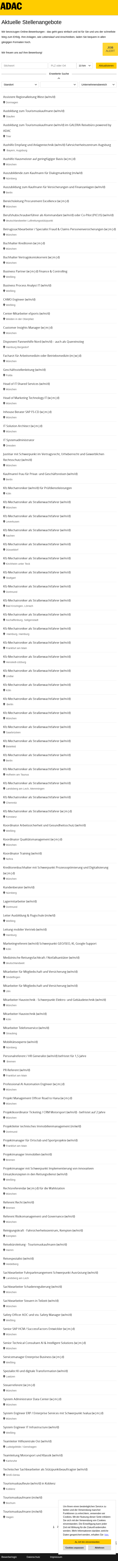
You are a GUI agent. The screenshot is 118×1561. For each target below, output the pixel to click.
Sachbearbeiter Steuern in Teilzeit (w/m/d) (31, 1301)
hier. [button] (106, 1534)
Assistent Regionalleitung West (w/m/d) (29, 97)
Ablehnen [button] (99, 1548)
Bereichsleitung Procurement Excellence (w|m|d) (36, 201)
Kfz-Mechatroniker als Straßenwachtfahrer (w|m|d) (37, 811)
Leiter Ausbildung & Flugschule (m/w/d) (29, 915)
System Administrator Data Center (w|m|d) (32, 1399)
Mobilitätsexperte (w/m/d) (20, 1042)
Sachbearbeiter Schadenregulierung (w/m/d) (32, 1287)
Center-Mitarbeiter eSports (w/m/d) (26, 313)
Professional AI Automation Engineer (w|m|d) (33, 1084)
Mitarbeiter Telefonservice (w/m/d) (26, 1028)
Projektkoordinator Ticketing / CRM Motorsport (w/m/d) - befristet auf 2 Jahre (54, 1112)
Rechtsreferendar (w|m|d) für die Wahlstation (34, 1188)
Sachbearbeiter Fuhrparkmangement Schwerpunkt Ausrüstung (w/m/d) (50, 1273)
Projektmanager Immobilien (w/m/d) (27, 1154)
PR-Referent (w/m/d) (16, 1070)
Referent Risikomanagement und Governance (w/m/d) (39, 1216)
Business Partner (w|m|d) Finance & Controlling (35, 271)
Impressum (56, 1557)
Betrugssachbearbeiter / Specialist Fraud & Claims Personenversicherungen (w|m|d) (59, 229)
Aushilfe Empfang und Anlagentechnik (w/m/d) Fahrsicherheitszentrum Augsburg (57, 145)
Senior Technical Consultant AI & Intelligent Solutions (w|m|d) (44, 1343)
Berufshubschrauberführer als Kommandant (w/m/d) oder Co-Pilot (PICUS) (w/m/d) (58, 215)
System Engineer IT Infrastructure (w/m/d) (31, 1427)
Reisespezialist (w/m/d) (18, 1258)
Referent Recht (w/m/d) (18, 1202)
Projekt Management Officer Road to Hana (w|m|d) (37, 1098)
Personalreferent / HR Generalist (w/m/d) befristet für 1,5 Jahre (44, 1056)
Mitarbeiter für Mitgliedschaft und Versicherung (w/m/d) (40, 972)
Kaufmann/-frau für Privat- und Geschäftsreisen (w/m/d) (40, 474)
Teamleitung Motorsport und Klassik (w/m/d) (33, 1455)
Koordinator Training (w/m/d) (22, 853)
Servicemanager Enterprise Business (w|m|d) (33, 1357)
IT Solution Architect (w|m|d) (22, 426)
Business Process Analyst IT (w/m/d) (27, 285)
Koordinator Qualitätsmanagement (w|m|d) (32, 839)
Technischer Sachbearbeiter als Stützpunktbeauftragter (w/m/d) (45, 1469)
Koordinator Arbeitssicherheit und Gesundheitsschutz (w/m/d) (44, 825)
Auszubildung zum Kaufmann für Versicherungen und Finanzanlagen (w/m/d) (54, 187)
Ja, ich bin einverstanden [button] (87, 1542)
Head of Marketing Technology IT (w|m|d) (31, 398)
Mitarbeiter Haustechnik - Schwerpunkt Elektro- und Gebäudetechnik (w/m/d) (54, 1000)
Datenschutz (33, 1557)
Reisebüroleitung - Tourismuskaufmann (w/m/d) (35, 1244)
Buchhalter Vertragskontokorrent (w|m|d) (31, 257)
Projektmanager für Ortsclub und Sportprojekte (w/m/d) (40, 1140)
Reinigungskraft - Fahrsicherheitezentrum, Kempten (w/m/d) (43, 1230)
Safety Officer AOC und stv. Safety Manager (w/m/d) (37, 1315)
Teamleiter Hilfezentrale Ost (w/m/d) (27, 1441)
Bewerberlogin (9, 1557)
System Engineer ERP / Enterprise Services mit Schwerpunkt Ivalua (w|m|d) (53, 1413)
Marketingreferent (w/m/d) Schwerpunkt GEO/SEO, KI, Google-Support (50, 943)
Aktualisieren (106, 65)
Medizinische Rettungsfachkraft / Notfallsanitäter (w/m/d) (41, 958)
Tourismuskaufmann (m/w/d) (22, 1497)
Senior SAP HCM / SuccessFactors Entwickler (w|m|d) (39, 1329)
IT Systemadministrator (18, 440)
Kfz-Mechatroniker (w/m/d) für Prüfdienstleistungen (37, 488)
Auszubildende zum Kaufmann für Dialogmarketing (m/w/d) (42, 173)
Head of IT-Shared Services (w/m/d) (26, 384)
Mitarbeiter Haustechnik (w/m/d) (25, 1014)
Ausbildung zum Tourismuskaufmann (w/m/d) (33, 111)
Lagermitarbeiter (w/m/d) (20, 901)
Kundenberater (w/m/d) (18, 887)
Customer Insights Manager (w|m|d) (28, 328)
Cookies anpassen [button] (74, 1548)
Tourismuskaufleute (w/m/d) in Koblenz (29, 1483)
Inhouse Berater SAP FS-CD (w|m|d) (27, 412)
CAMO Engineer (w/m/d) (19, 299)
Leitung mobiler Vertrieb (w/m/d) (25, 929)
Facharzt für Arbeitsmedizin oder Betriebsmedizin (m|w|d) (42, 356)
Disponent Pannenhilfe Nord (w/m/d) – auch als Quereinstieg (43, 342)
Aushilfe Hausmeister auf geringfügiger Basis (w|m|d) (39, 159)
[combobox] (84, 66)
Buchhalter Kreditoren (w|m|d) (24, 243)
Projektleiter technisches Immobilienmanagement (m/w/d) (42, 1126)
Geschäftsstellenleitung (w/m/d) (24, 370)
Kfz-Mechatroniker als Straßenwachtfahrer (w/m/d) (37, 502)
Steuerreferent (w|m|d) (19, 1385)
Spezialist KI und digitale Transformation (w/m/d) (35, 1371)
